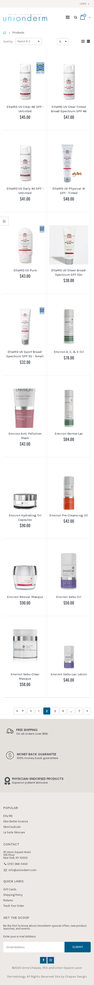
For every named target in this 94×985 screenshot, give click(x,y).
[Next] (87, 711)
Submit (77, 947)
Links (83, 3)
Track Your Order (13, 905)
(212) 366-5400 (17, 864)
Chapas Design (76, 976)
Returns (8, 900)
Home (5, 32)
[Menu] (68, 17)
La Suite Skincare (14, 832)
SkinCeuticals (12, 827)
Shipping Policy (13, 894)
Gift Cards (9, 889)
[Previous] (30, 711)
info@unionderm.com (23, 870)
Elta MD (8, 816)
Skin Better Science (15, 821)
